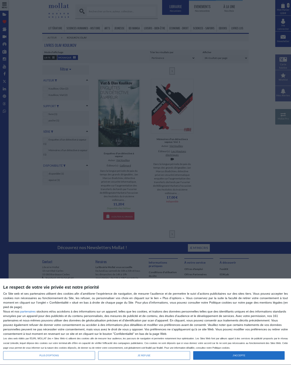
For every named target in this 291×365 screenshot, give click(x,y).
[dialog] (145, 322)
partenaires (28, 311)
